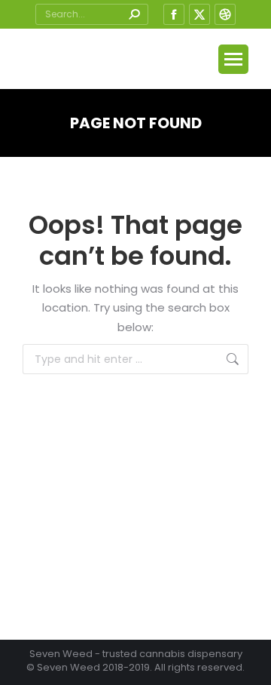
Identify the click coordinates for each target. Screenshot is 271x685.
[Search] (134, 14)
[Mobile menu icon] (233, 59)
